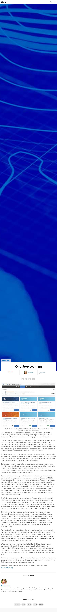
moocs (35, 604)
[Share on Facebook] (26, 379)
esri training (17, 604)
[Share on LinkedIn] (29, 379)
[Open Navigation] (55, 2)
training (41, 604)
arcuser (5, 360)
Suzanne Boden (30, 372)
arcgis (23, 604)
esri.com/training (7, 568)
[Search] (50, 2)
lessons (29, 604)
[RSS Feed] (33, 379)
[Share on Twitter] (23, 379)
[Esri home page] (4, 2)
